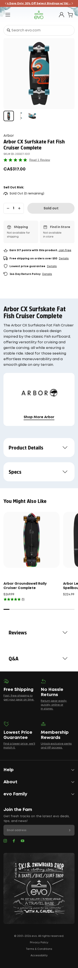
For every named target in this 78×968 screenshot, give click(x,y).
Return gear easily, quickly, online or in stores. (54, 705)
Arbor (8, 135)
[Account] (61, 14)
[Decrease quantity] (8, 208)
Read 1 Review (39, 160)
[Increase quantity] (19, 208)
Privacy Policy (39, 942)
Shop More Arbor (39, 417)
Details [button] (64, 258)
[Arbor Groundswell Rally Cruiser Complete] (31, 540)
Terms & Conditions (39, 949)
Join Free (64, 250)
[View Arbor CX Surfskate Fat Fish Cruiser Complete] (8, 116)
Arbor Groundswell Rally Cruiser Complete (25, 586)
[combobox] (39, 30)
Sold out (51, 208)
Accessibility (39, 955)
